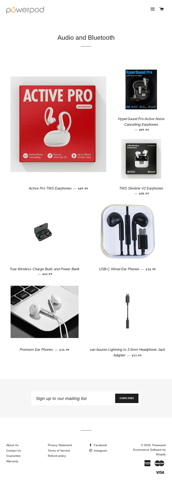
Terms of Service (59, 450)
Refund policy (57, 455)
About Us (12, 445)
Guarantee (13, 455)
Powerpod (159, 445)
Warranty (12, 461)
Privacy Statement (60, 445)
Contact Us (13, 450)
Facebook (100, 445)
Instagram (100, 450)
